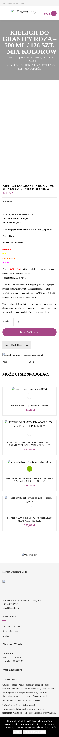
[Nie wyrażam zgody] (55, 727)
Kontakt (5, 636)
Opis (6, 345)
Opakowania (23, 57)
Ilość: (6, 321)
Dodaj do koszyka (29, 332)
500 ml (32, 61)
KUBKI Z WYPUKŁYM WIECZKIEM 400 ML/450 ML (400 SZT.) (29, 519)
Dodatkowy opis (20, 345)
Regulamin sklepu (10, 631)
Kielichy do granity (43, 57)
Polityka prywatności (11, 626)
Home (9, 57)
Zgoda (17, 732)
